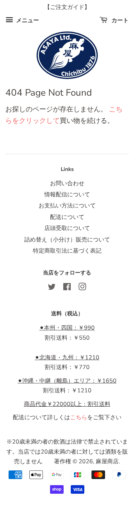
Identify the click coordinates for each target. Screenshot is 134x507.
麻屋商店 (107, 461)
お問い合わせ (67, 183)
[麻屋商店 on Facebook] (67, 288)
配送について (67, 217)
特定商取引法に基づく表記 (67, 251)
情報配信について (67, 195)
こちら (78, 417)
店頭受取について (67, 228)
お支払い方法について (67, 206)
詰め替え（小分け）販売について (67, 240)
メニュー (27, 20)
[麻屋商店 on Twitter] (52, 288)
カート (119, 20)
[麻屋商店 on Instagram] (82, 288)
